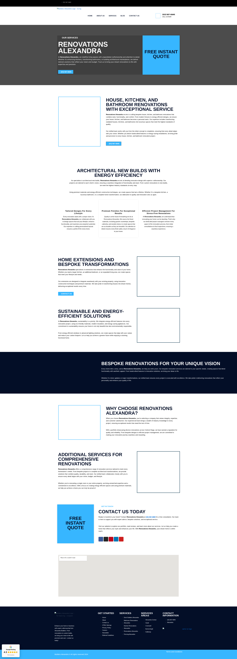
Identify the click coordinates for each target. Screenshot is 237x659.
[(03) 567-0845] (158, 15)
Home (90, 16)
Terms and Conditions (174, 652)
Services (112, 16)
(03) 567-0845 (168, 14)
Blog (123, 16)
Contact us (134, 16)
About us (101, 16)
